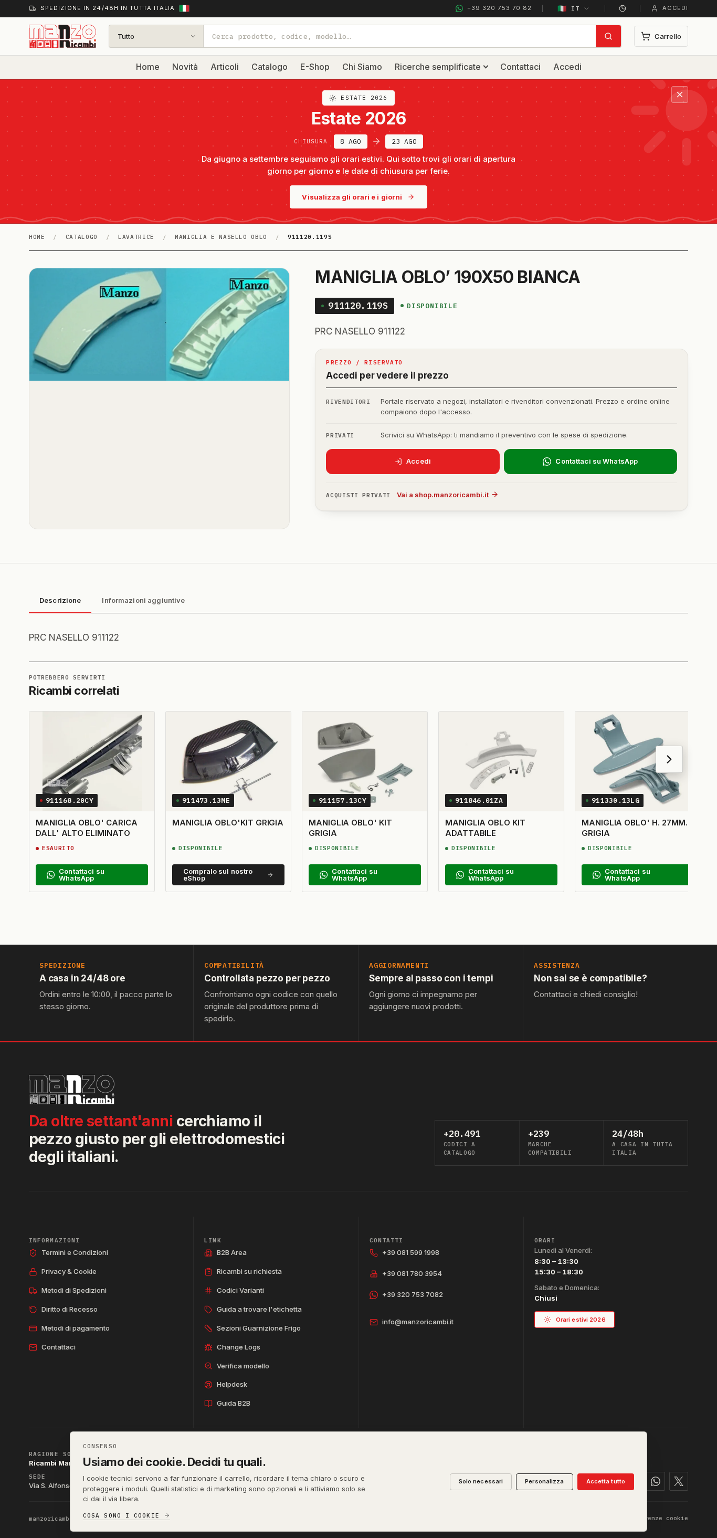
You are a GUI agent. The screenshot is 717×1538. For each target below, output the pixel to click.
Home (148, 66)
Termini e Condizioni (74, 1252)
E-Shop (315, 66)
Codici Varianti (240, 1290)
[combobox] (400, 36)
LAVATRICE (136, 236)
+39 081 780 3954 (412, 1273)
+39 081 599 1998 (410, 1252)
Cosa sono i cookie (121, 1515)
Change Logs (238, 1347)
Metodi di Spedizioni (74, 1290)
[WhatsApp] (655, 1481)
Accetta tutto (605, 1481)
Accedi (567, 66)
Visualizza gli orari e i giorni (352, 197)
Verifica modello (243, 1366)
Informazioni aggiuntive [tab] (143, 600)
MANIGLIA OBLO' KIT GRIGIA (350, 828)
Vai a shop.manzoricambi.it (443, 494)
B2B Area (232, 1252)
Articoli (224, 66)
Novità (185, 66)
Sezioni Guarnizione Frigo (259, 1328)
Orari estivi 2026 (581, 1319)
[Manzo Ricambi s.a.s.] (71, 1089)
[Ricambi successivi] (669, 759)
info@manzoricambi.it (418, 1321)
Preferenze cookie (657, 1518)
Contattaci (520, 66)
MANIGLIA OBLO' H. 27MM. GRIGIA (635, 828)
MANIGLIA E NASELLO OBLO (221, 236)
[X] (678, 1481)
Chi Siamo (362, 66)
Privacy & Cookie (69, 1271)
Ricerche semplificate (438, 66)
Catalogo (269, 66)
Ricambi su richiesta (249, 1271)
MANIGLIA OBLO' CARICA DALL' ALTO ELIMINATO (86, 828)
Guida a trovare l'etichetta (259, 1309)
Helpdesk (232, 1384)
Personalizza (544, 1481)
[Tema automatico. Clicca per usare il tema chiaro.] (622, 8)
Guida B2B (233, 1403)
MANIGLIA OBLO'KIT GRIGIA (227, 823)
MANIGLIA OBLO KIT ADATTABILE (485, 828)
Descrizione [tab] (60, 600)
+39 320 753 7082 (412, 1294)
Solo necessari (481, 1481)
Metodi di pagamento (75, 1328)
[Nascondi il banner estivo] (679, 94)
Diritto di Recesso (69, 1309)
